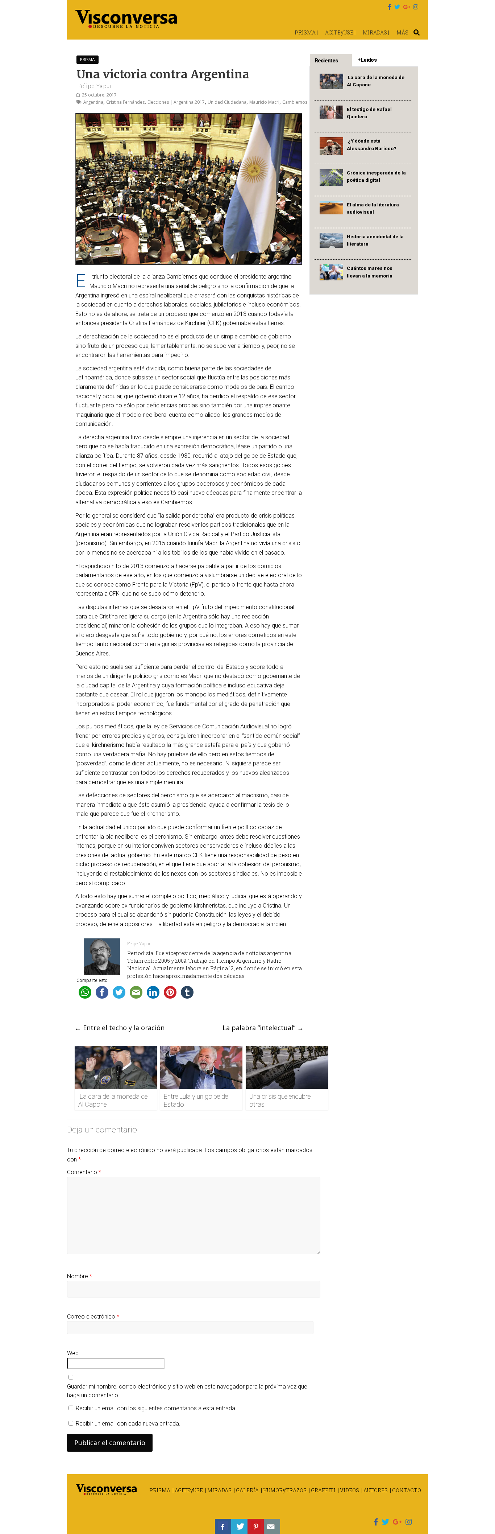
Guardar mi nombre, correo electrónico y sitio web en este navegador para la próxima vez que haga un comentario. (187, 1391)
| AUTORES (374, 1490)
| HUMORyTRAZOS (284, 1490)
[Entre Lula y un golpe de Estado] (201, 1050)
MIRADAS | (376, 32)
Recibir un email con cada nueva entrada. (128, 1423)
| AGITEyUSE (187, 1490)
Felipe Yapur (94, 86)
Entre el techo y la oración (120, 1027)
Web (73, 1353)
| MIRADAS (218, 1490)
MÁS (402, 32)
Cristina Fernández (125, 102)
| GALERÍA (246, 1490)
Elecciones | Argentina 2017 (176, 102)
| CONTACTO (405, 1490)
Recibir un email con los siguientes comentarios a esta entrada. (156, 1408)
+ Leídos (367, 60)
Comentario (84, 1172)
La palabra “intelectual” (263, 1027)
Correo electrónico (93, 1316)
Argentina (93, 102)
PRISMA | (306, 32)
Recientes (326, 60)
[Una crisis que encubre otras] (287, 1050)
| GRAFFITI (322, 1490)
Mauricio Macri (264, 102)
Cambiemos (294, 102)
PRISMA (87, 60)
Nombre (79, 1276)
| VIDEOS (348, 1490)
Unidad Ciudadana (227, 102)
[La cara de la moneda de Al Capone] (116, 1050)
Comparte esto (92, 980)
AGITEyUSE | (340, 32)
